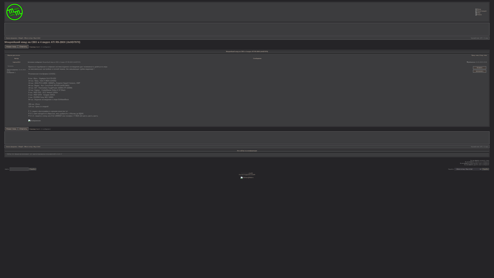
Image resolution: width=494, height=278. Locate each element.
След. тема (483, 55)
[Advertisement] (247, 29)
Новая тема (11, 47)
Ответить (23, 47)
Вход (479, 9)
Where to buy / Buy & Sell (32, 38)
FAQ (478, 13)
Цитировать (479, 71)
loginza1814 (16, 62)
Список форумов (11, 38)
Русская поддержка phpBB (247, 174)
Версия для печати (14, 55)
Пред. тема (475, 55)
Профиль (479, 67)
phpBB (251, 173)
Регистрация (482, 11)
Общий (20, 38)
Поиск (479, 15)
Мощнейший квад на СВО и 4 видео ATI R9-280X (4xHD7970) (42, 42)
